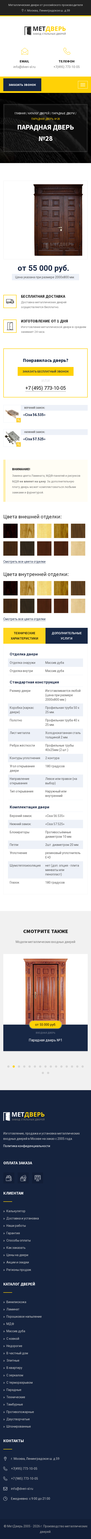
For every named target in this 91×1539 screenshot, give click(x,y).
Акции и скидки (17, 1262)
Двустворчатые (18, 1419)
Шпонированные (18, 1426)
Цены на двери (17, 1255)
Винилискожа (16, 1302)
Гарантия (13, 1233)
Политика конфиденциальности (26, 1146)
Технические (15, 1397)
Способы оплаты (18, 1240)
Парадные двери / (64, 113)
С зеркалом (14, 1375)
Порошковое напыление (24, 1316)
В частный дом (17, 1353)
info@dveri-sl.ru (24, 67)
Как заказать (16, 1247)
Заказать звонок (22, 85)
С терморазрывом (19, 1382)
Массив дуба (15, 1331)
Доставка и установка (22, 1218)
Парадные (13, 1390)
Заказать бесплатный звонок (46, 371)
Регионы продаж (18, 1270)
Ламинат (12, 1309)
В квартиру (14, 1368)
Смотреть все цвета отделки (24, 561)
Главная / (21, 113)
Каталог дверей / (40, 113)
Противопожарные (20, 1412)
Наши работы (16, 1225)
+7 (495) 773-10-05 (45, 388)
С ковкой (12, 1338)
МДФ (10, 1324)
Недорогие (14, 1346)
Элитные (12, 1360)
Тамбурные (14, 1404)
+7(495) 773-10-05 (66, 67)
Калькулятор (15, 1211)
